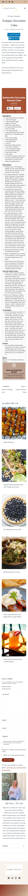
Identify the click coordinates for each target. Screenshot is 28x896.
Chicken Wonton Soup (21, 389)
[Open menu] (24, 8)
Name (4, 720)
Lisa (7, 29)
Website (5, 736)
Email (4, 728)
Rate (18, 108)
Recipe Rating (6, 686)
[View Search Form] (25, 2)
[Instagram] (6, 2)
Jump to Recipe (15, 34)
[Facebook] (3, 2)
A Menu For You (19, 890)
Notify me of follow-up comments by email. (14, 750)
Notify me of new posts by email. (14, 755)
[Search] (23, 846)
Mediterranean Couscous (12, 572)
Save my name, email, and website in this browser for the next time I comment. (14, 742)
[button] (11, 103)
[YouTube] (12, 2)
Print (10, 108)
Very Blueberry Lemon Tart (13, 529)
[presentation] (14, 423)
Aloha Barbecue (9, 442)
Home (12, 886)
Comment (6, 694)
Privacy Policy (20, 886)
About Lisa (6, 886)
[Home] (8, 16)
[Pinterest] (9, 2)
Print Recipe (15, 38)
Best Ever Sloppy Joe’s (7, 389)
